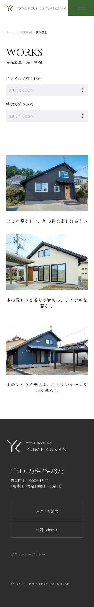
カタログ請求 (47, 511)
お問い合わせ (47, 529)
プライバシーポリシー (28, 554)
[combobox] (42, 90)
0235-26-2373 (44, 471)
